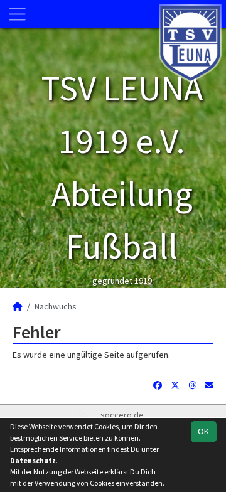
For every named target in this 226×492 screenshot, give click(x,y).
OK (203, 431)
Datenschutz (33, 460)
